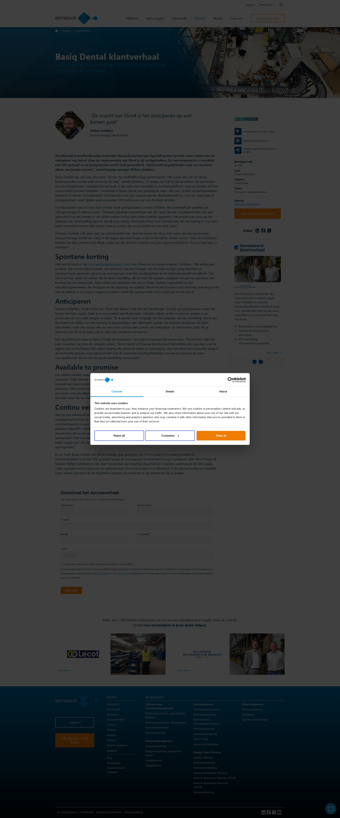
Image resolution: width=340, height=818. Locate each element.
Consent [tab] (117, 391)
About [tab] (223, 391)
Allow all (221, 435)
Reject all (119, 435)
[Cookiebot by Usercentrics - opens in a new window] (230, 380)
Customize (168, 435)
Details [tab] (170, 391)
